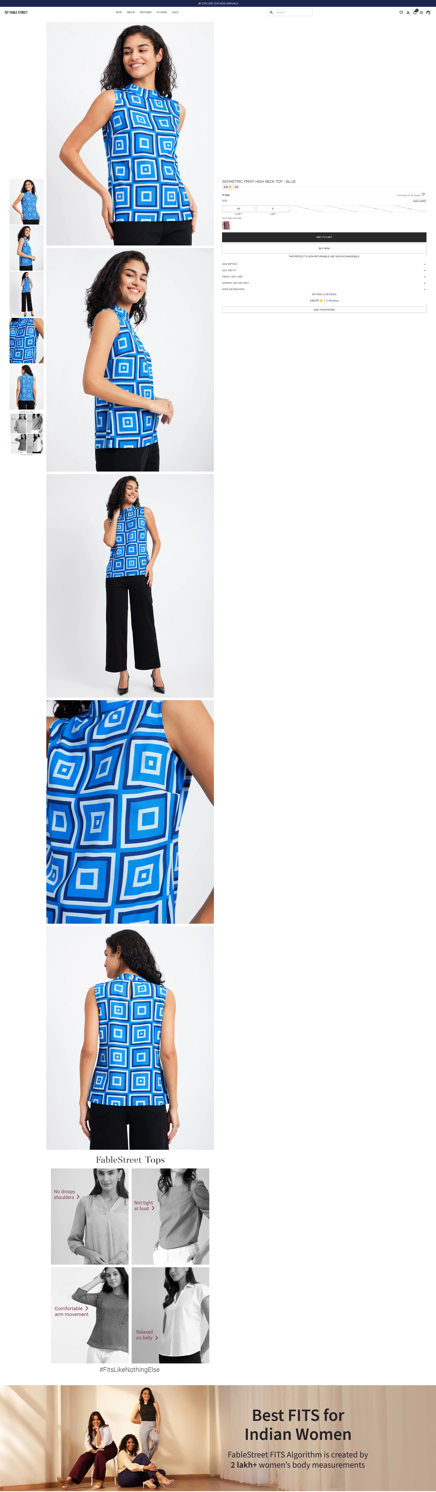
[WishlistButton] (423, 194)
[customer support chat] (428, 12)
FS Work (162, 12)
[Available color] (226, 225)
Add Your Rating (324, 309)
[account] (408, 12)
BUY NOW (324, 248)
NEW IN (131, 12)
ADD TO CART (324, 237)
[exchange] (421, 12)
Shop (119, 12)
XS (238, 208)
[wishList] (401, 12)
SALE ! (175, 12)
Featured (146, 12)
